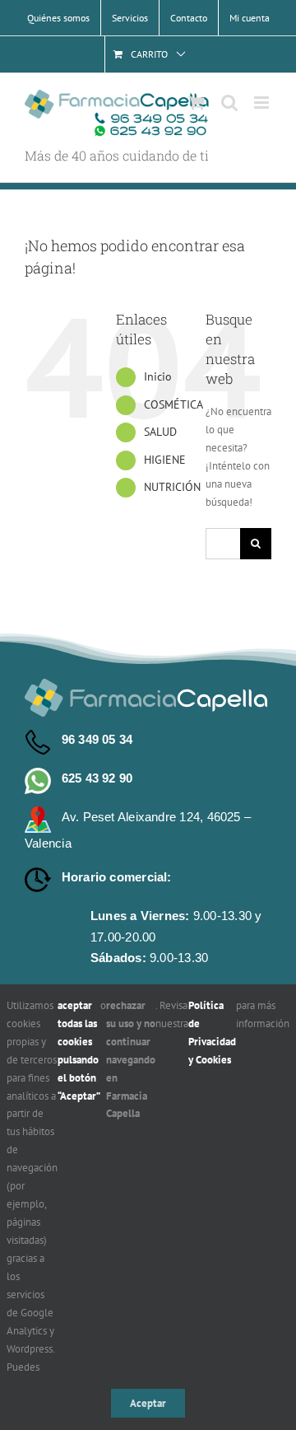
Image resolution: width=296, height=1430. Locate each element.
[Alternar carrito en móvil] (196, 102)
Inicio (158, 376)
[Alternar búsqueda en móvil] (229, 102)
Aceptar (148, 1403)
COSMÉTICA (173, 404)
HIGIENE (165, 459)
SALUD (160, 431)
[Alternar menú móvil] (262, 102)
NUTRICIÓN (172, 486)
